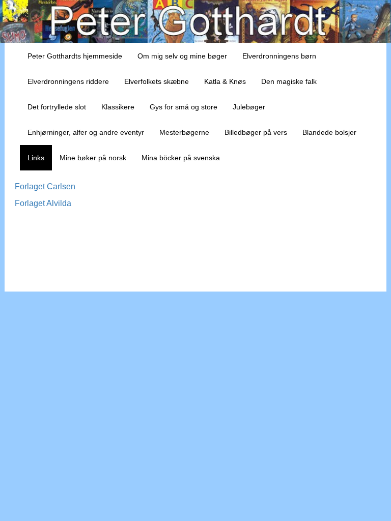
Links (35, 158)
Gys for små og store (183, 107)
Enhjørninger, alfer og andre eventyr (85, 132)
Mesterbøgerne (184, 132)
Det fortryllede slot (56, 107)
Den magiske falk (289, 81)
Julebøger (249, 107)
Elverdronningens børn (279, 56)
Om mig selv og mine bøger (182, 56)
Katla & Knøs (225, 81)
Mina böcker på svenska (181, 158)
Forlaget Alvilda (43, 203)
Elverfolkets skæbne (156, 81)
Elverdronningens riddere (68, 81)
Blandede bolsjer (329, 132)
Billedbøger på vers (256, 132)
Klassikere (117, 107)
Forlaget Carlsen (45, 186)
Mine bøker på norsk (93, 158)
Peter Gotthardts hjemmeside (74, 56)
